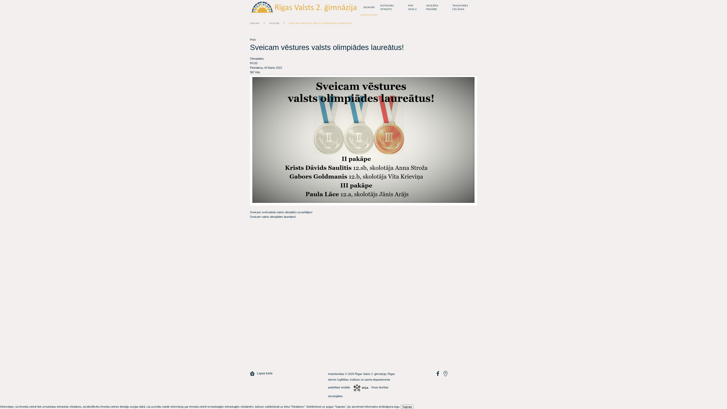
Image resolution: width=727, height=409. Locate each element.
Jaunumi (369, 7)
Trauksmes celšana (460, 7)
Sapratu (407, 406)
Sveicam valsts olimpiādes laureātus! (273, 216)
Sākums (255, 23)
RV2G (254, 63)
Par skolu (412, 7)
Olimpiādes (257, 58)
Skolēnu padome (432, 7)
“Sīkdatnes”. (298, 406)
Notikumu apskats (387, 7)
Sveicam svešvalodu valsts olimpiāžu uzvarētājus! (281, 212)
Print (253, 39)
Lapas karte (264, 373)
